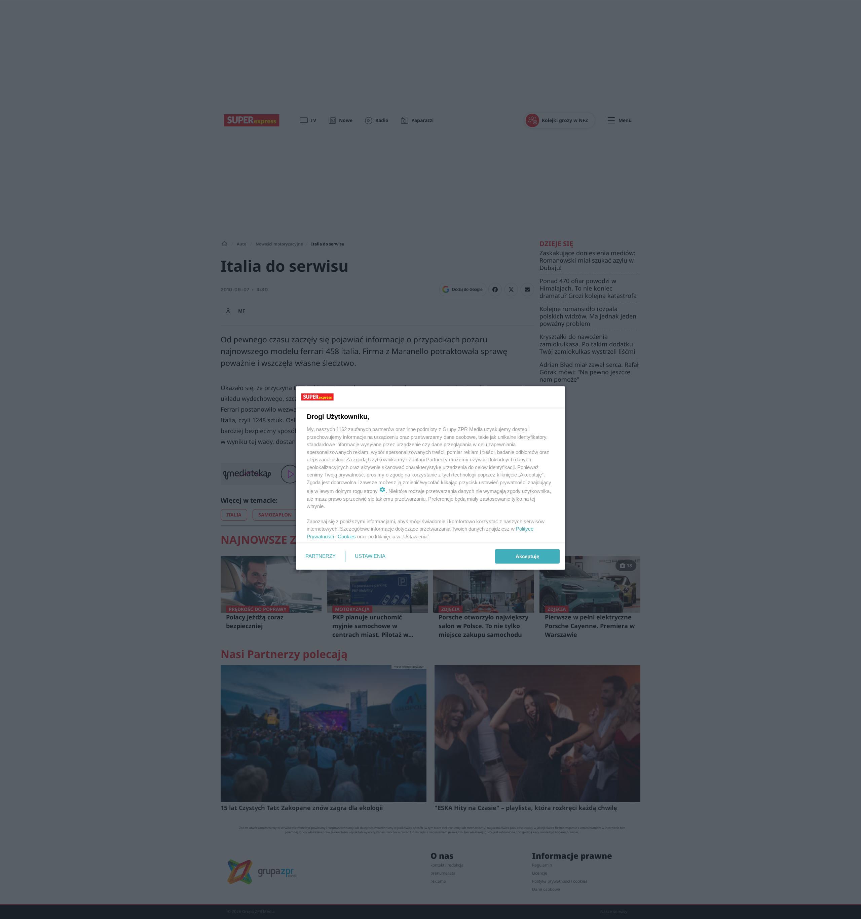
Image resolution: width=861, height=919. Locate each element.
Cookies (347, 536)
